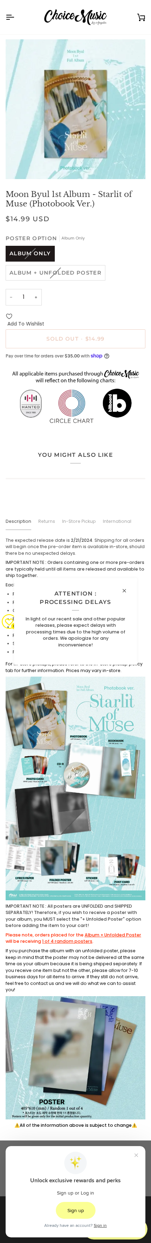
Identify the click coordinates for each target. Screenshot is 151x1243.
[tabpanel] (75, 833)
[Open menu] (16, 17)
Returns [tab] (46, 521)
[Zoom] (19, 166)
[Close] (127, 590)
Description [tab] (18, 521)
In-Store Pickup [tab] (79, 521)
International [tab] (117, 521)
